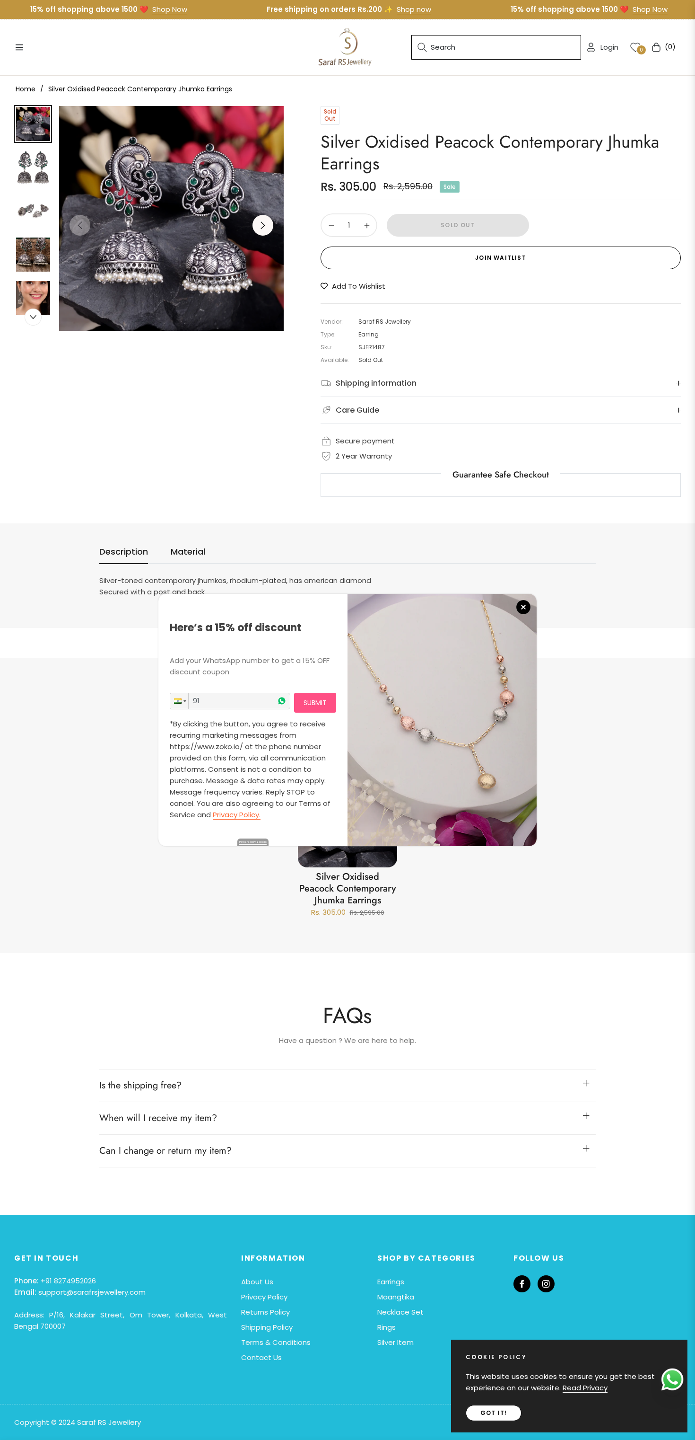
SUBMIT (315, 702)
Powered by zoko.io (253, 842)
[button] (179, 701)
